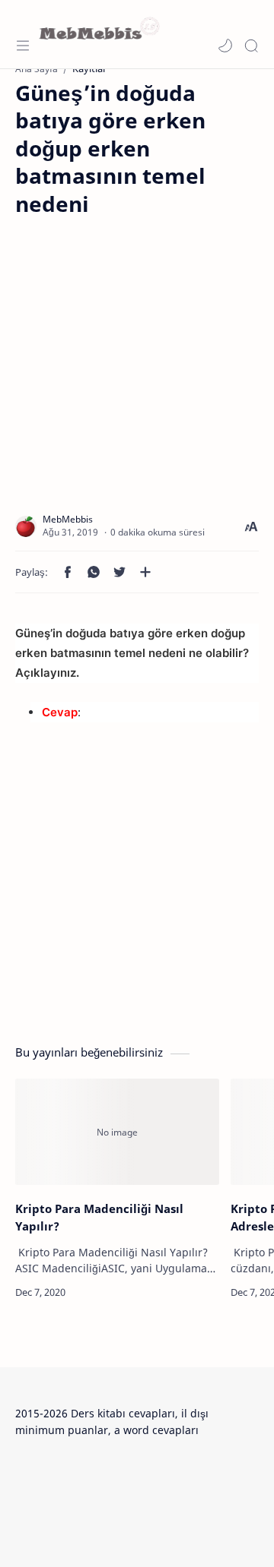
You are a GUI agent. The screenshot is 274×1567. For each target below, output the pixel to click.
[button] (225, 45)
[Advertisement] (137, 354)
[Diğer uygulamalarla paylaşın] (145, 572)
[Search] (251, 45)
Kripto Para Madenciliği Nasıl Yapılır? (99, 1217)
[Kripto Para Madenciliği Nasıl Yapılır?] (117, 1132)
